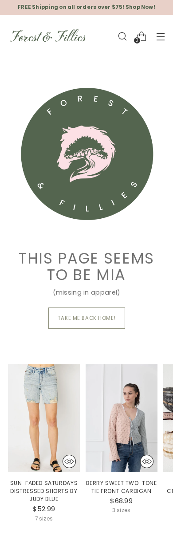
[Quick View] (69, 461)
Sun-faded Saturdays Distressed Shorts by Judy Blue (44, 491)
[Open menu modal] (160, 36)
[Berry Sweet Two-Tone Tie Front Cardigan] (121, 418)
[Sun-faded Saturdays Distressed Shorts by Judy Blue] (44, 418)
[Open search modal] (122, 36)
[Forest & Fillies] (48, 36)
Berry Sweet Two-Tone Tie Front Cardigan (121, 487)
